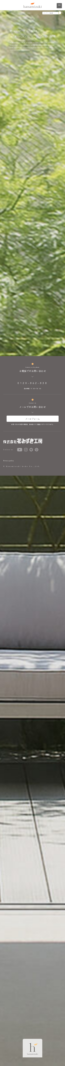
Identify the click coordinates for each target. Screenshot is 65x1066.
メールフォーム (32, 418)
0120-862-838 (33, 383)
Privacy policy (8, 461)
